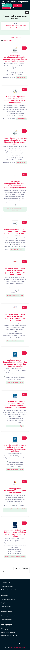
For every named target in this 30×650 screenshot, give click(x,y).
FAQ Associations (6, 619)
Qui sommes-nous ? (7, 586)
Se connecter (6, 5)
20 (16, 568)
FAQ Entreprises (6, 606)
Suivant (25, 568)
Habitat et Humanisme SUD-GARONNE (15, 209)
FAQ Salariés (5, 603)
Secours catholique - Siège (15, 382)
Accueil (15, 23)
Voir (24, 48)
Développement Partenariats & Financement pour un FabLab (15, 491)
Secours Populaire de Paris (15, 295)
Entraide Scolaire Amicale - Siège (15, 556)
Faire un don (6, 8)
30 (20, 568)
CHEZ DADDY (21, 77)
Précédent (5, 572)
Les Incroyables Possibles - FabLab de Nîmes (15, 510)
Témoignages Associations (9, 629)
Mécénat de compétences (17, 647)
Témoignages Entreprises (9, 635)
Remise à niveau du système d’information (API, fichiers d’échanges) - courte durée (15, 231)
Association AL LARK (17, 249)
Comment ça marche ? (8, 599)
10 (11, 568)
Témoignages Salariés (8, 632)
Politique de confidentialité (9, 590)
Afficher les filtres (15, 37)
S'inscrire (17, 5)
